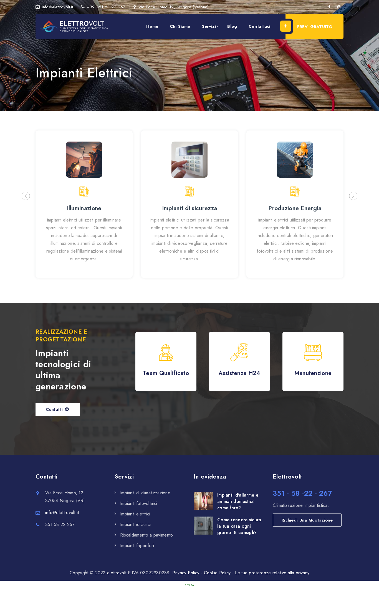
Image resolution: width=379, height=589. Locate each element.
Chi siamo (180, 26)
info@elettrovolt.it (57, 7)
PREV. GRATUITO (314, 27)
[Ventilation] (74, 26)
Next (353, 196)
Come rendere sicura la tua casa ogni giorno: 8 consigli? (239, 526)
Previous (26, 196)
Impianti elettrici (135, 514)
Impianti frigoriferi (137, 545)
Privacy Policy (185, 573)
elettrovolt (116, 573)
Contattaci (260, 26)
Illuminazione (84, 208)
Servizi (209, 26)
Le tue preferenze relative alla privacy (272, 573)
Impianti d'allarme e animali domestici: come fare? (237, 501)
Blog (232, 26)
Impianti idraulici (135, 524)
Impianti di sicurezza (189, 208)
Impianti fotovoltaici (138, 503)
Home (152, 26)
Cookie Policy (217, 573)
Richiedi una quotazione (307, 520)
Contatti (54, 409)
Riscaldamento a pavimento (146, 535)
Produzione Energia (294, 208)
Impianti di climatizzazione (145, 493)
